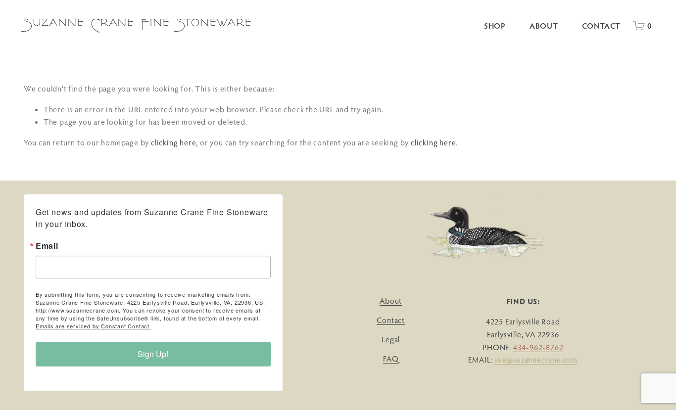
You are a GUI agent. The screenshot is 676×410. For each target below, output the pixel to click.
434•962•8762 (538, 347)
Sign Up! (153, 354)
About (544, 25)
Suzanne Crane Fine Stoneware (138, 25)
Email (47, 246)
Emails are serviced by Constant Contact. (93, 326)
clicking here (173, 142)
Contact (601, 25)
